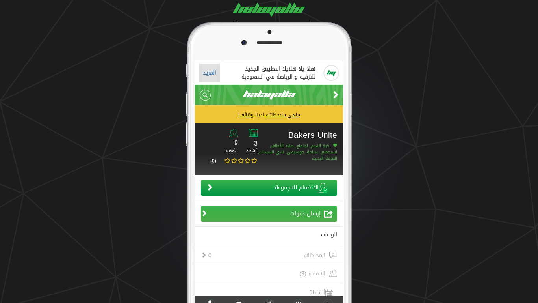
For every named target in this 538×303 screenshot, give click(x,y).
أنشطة (317, 292)
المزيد (209, 72)
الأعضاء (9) (312, 274)
